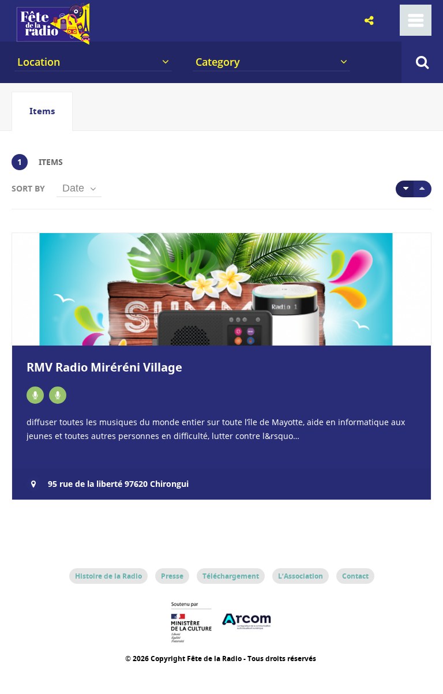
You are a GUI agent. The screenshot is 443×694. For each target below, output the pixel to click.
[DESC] (422, 189)
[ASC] (405, 189)
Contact (355, 576)
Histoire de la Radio (108, 576)
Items (42, 111)
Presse (172, 576)
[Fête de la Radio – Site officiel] (52, 40)
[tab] (42, 111)
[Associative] (35, 395)
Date (73, 188)
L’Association (300, 576)
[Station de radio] (57, 395)
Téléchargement (230, 576)
